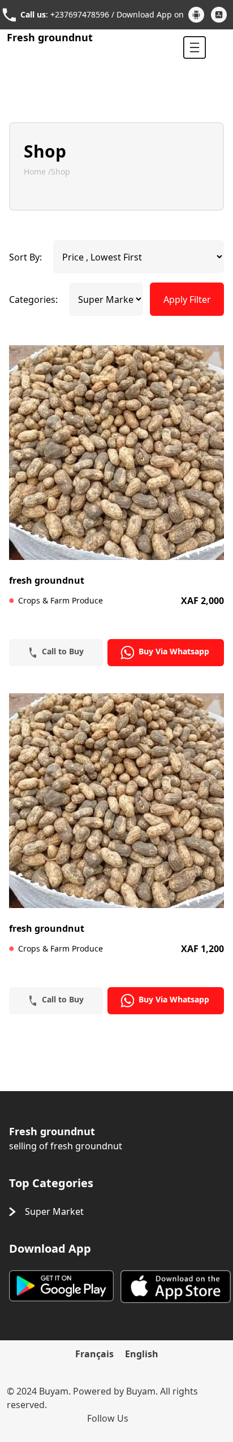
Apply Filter (187, 299)
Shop (60, 171)
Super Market (54, 1211)
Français (94, 1354)
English (141, 1354)
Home (36, 171)
